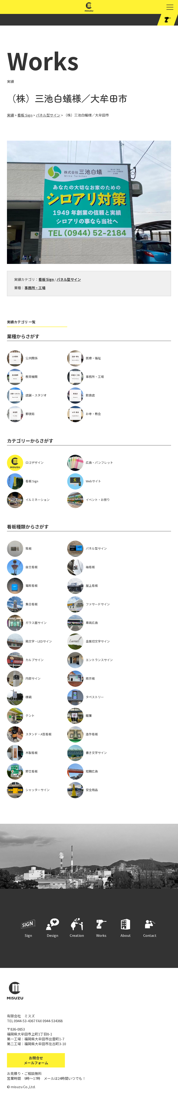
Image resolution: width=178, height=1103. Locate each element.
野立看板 (31, 771)
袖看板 (90, 567)
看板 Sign (46, 279)
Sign (28, 935)
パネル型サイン (69, 279)
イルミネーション (37, 499)
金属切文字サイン (98, 641)
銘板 (28, 548)
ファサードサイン (98, 604)
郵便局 (30, 414)
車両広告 (92, 622)
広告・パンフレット (99, 462)
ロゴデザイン (34, 462)
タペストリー (95, 697)
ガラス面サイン (36, 622)
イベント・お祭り (98, 499)
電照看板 (31, 585)
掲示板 (90, 678)
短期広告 (92, 771)
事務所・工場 (35, 287)
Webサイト (93, 481)
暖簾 (89, 715)
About (126, 935)
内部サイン (33, 678)
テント (30, 715)
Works (101, 935)
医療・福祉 (93, 358)
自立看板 (31, 567)
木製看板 (31, 752)
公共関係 (31, 358)
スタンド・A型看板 (38, 734)
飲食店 (90, 395)
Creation (77, 935)
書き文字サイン (96, 752)
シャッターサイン (37, 790)
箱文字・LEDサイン (38, 641)
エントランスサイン (99, 660)
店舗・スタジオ (36, 395)
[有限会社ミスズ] (89, 9)
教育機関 (31, 376)
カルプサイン (34, 660)
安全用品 (92, 790)
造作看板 (92, 734)
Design (52, 935)
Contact (149, 935)
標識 (28, 697)
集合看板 (31, 604)
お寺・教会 (93, 414)
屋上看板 (92, 585)
